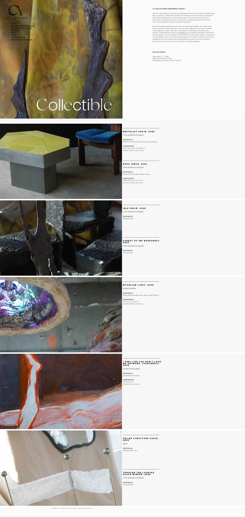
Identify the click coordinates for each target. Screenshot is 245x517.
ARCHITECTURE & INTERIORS (22, 26)
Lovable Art (183, 32)
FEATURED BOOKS (18, 37)
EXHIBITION (15, 31)
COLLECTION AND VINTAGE (21, 28)
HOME (13, 24)
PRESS (13, 35)
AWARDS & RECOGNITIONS (21, 40)
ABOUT (14, 33)
